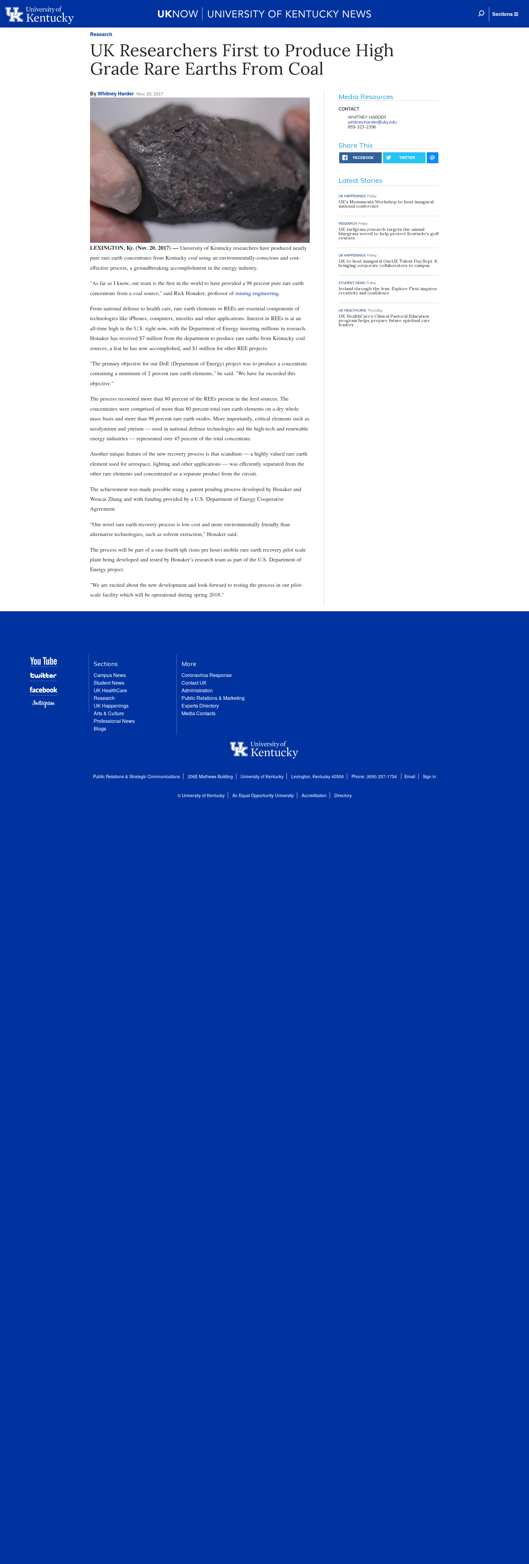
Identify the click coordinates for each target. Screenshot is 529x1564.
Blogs (100, 728)
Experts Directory (200, 705)
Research (101, 34)
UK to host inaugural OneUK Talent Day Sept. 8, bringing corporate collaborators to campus (388, 263)
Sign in (429, 776)
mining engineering (257, 293)
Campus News (110, 674)
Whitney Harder (116, 93)
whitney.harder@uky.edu (372, 122)
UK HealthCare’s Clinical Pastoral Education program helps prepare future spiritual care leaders (384, 320)
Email (409, 776)
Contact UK (194, 682)
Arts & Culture (109, 713)
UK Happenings (111, 705)
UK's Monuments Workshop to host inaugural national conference (386, 204)
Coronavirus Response (207, 674)
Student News (109, 682)
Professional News (114, 720)
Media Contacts (199, 713)
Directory (343, 795)
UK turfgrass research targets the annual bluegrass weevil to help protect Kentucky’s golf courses (389, 234)
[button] (505, 14)
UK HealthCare (110, 690)
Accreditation (314, 795)
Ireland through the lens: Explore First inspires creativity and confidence (388, 291)
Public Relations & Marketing (213, 697)
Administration (197, 690)
